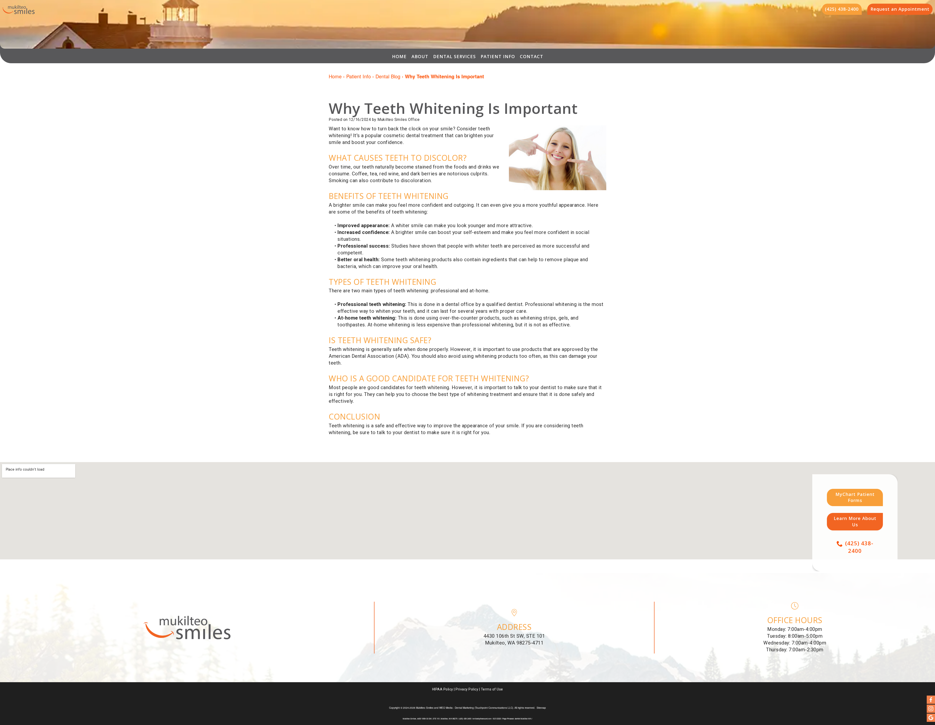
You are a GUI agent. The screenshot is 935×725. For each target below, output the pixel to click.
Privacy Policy (467, 689)
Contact (531, 56)
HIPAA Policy (442, 689)
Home (399, 56)
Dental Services (454, 56)
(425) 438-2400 (859, 546)
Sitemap (541, 707)
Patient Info (498, 56)
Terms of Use (492, 689)
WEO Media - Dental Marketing (456, 707)
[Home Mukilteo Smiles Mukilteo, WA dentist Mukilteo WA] (18, 9)
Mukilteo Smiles (424, 707)
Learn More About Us (855, 521)
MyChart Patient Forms (855, 497)
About (419, 56)
